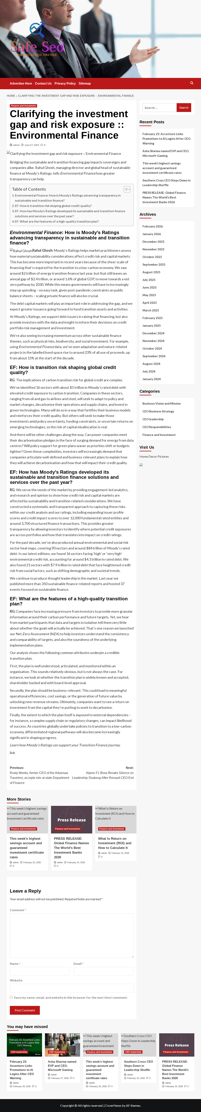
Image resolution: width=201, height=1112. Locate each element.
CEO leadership (153, 419)
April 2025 (150, 302)
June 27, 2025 (32, 144)
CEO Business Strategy (158, 411)
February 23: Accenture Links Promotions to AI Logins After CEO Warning (166, 138)
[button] (191, 82)
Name (15, 963)
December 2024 (153, 333)
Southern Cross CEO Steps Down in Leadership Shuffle (167, 183)
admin (16, 144)
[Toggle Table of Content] (125, 189)
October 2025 (152, 257)
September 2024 (154, 356)
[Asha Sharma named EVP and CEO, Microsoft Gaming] (62, 1045)
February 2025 (153, 318)
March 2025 (151, 310)
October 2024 (152, 348)
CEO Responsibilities (157, 427)
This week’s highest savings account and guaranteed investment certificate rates (27, 848)
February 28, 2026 (22, 1086)
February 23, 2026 (120, 853)
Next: (103, 772)
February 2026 (153, 226)
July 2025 (149, 279)
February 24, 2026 (76, 862)
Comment (18, 910)
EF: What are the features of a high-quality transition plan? (57, 221)
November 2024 (153, 341)
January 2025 (152, 325)
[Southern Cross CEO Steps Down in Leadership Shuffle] (138, 1045)
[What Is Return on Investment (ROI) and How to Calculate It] (115, 819)
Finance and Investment (23, 106)
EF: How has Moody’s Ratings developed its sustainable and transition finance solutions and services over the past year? (70, 213)
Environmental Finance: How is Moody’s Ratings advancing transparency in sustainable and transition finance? (68, 197)
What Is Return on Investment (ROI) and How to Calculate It (114, 843)
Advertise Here (21, 83)
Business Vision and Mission (162, 403)
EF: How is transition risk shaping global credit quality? (53, 205)
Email (78, 963)
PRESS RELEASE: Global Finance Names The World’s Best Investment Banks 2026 (71, 848)
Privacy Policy (65, 83)
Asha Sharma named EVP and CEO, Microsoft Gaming (166, 153)
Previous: (39, 775)
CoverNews (113, 1105)
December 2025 (153, 241)
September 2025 (154, 264)
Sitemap (85, 83)
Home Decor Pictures (154, 456)
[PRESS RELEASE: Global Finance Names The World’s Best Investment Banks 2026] (71, 819)
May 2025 (149, 295)
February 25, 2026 (32, 862)
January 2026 (152, 234)
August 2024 (151, 363)
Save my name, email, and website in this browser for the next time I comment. (71, 997)
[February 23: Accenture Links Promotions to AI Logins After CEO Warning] (24, 1045)
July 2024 (149, 371)
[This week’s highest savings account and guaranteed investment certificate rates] (27, 819)
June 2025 (150, 287)
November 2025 (153, 249)
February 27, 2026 (60, 1078)
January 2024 (152, 379)
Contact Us (43, 83)
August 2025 (151, 272)
